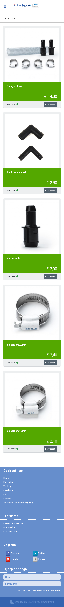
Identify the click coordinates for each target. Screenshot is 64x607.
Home (6, 478)
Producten (8, 482)
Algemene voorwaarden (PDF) (18, 502)
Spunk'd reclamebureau (41, 601)
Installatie (8, 490)
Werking (7, 486)
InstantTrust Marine (13, 523)
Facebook (15, 553)
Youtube (14, 559)
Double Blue (9, 527)
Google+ (42, 559)
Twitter (41, 553)
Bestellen (50, 104)
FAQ (5, 494)
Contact (7, 498)
